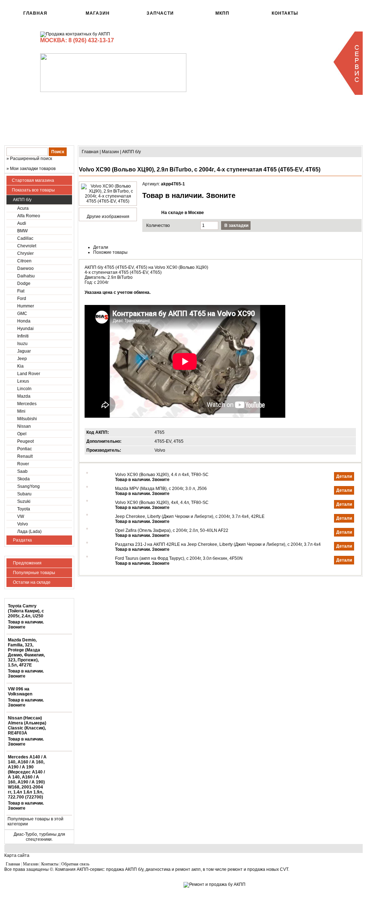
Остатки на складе (31, 582)
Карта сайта (16, 855)
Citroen (24, 260)
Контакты (285, 13)
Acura (23, 208)
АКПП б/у (22, 199)
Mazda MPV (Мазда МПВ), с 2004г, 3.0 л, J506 (161, 488)
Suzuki (23, 501)
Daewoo (25, 268)
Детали (344, 476)
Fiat (20, 290)
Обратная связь (75, 864)
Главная (35, 13)
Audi (21, 223)
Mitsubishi (27, 418)
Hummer (25, 306)
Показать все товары (33, 190)
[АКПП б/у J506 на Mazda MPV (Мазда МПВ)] (87, 486)
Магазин (98, 13)
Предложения (27, 563)
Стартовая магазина (33, 180)
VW (20, 516)
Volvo (22, 524)
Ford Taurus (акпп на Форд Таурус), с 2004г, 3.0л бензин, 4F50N (179, 558)
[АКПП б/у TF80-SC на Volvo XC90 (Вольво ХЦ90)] (87, 472)
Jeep (22, 358)
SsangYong (28, 486)
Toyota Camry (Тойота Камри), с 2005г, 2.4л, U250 (26, 610)
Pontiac (24, 448)
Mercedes (27, 403)
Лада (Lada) (29, 531)
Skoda (23, 478)
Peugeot (25, 441)
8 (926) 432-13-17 (91, 40)
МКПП (222, 13)
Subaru (24, 493)
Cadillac (25, 238)
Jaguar (24, 351)
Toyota (23, 508)
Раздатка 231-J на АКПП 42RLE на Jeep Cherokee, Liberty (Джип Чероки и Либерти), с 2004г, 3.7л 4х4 (218, 544)
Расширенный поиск (31, 158)
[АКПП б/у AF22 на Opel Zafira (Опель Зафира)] (87, 527)
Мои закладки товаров (33, 168)
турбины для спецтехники (45, 837)
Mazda (23, 396)
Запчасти (160, 13)
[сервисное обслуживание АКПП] (348, 93)
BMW (22, 230)
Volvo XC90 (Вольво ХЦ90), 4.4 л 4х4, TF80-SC (162, 474)
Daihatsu (26, 275)
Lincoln (24, 388)
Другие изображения (108, 216)
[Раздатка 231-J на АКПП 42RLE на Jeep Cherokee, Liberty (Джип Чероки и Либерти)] (87, 541)
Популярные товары (33, 572)
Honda (23, 321)
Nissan (24, 426)
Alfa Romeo (28, 215)
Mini (21, 411)
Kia (20, 366)
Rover (23, 463)
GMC (22, 313)
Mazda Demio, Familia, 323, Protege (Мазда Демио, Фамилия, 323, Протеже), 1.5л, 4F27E (26, 652)
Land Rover (28, 373)
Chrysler (25, 253)
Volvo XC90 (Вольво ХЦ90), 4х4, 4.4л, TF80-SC (162, 502)
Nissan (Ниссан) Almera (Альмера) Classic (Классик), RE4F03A (27, 725)
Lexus (23, 381)
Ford (21, 298)
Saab (22, 471)
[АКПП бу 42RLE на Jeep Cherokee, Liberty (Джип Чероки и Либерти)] (87, 513)
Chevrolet (26, 245)
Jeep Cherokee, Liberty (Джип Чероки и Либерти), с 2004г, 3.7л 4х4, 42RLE (189, 516)
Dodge (23, 283)
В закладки (236, 225)
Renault (25, 456)
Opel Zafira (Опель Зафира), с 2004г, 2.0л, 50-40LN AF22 (171, 530)
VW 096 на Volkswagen (20, 691)
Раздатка (22, 540)
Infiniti (23, 336)
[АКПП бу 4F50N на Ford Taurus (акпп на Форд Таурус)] (87, 555)
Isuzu (22, 343)
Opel (22, 433)
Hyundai (25, 328)
